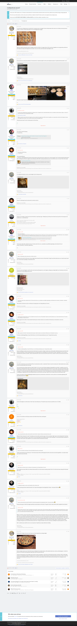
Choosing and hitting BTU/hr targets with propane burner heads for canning (24, 581)
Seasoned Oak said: (21, 500)
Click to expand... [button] (43, 240)
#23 (68, 481)
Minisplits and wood (14, 577)
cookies (15, 616)
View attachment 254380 (22, 115)
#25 (68, 531)
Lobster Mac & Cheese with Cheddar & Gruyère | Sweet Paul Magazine (34, 135)
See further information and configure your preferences (18, 618)
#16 (68, 344)
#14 (68, 312)
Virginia (14, 39)
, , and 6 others (25, 54)
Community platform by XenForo (16, 622)
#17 (68, 362)
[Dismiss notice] (68, 12)
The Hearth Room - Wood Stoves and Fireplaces (24, 575)
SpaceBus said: (20, 314)
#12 (68, 268)
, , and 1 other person (25, 80)
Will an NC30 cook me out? (15, 588)
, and (24, 104)
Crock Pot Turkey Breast (25, 160)
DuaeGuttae (10, 9)
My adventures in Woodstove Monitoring (18, 574)
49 (13, 23)
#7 (68, 172)
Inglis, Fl (14, 99)
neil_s (11, 575)
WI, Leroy (13, 226)
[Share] (67, 26)
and (22, 143)
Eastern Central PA (12, 474)
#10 (68, 229)
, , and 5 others (25, 564)
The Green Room (19, 586)
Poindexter (12, 582)
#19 (68, 414)
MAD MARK (64, 589)
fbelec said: (19, 448)
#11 (68, 252)
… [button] (11, 23)
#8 (68, 198)
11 (23, 586)
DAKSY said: (19, 150)
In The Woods (13, 119)
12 (24, 586)
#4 (68, 108)
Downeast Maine (12, 69)
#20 (68, 429)
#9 (68, 214)
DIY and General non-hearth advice (24, 582)
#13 (68, 296)
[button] (42, 4)
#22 (68, 463)
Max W (12, 578)
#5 (68, 129)
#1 (68, 26)
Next (15, 23)
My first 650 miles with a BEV (16, 585)
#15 (68, 328)
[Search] (69, 4)
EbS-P (65, 578)
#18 (68, 399)
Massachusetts (13, 426)
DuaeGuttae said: (20, 110)
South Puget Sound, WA (13, 160)
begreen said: (20, 231)
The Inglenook (20, 578)
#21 (68, 446)
